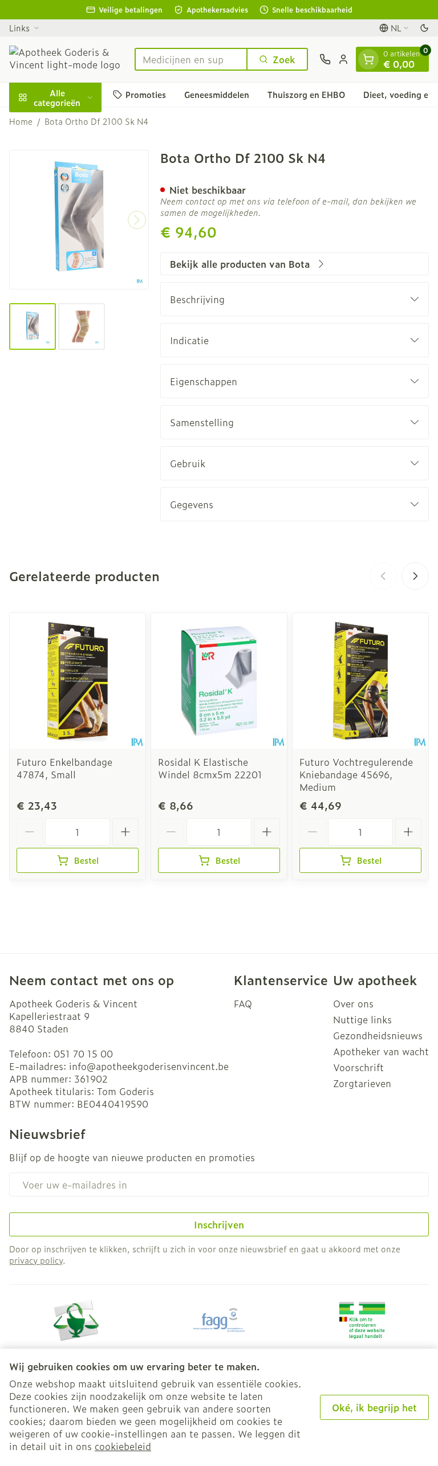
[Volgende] (137, 220)
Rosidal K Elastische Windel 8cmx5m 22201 (210, 768)
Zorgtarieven (362, 1083)
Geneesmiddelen (216, 94)
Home (21, 121)
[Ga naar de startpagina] (66, 59)
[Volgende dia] (415, 576)
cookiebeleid (123, 1446)
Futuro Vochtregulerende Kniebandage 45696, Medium (356, 774)
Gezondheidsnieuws (378, 1035)
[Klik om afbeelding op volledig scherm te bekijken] (79, 219)
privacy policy (36, 1260)
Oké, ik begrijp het (374, 1407)
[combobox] (191, 59)
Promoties (145, 94)
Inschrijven (219, 1224)
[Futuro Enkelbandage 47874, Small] (77, 681)
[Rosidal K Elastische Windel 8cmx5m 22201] (219, 681)
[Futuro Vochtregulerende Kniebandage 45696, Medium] (360, 681)
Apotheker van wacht (381, 1051)
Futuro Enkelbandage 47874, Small (64, 768)
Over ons (353, 1003)
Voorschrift (358, 1067)
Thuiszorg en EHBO (306, 94)
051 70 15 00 (83, 1053)
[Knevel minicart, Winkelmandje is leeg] (368, 59)
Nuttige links (362, 1019)
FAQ (243, 1003)
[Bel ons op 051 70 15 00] (325, 59)
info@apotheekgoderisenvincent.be (149, 1066)
